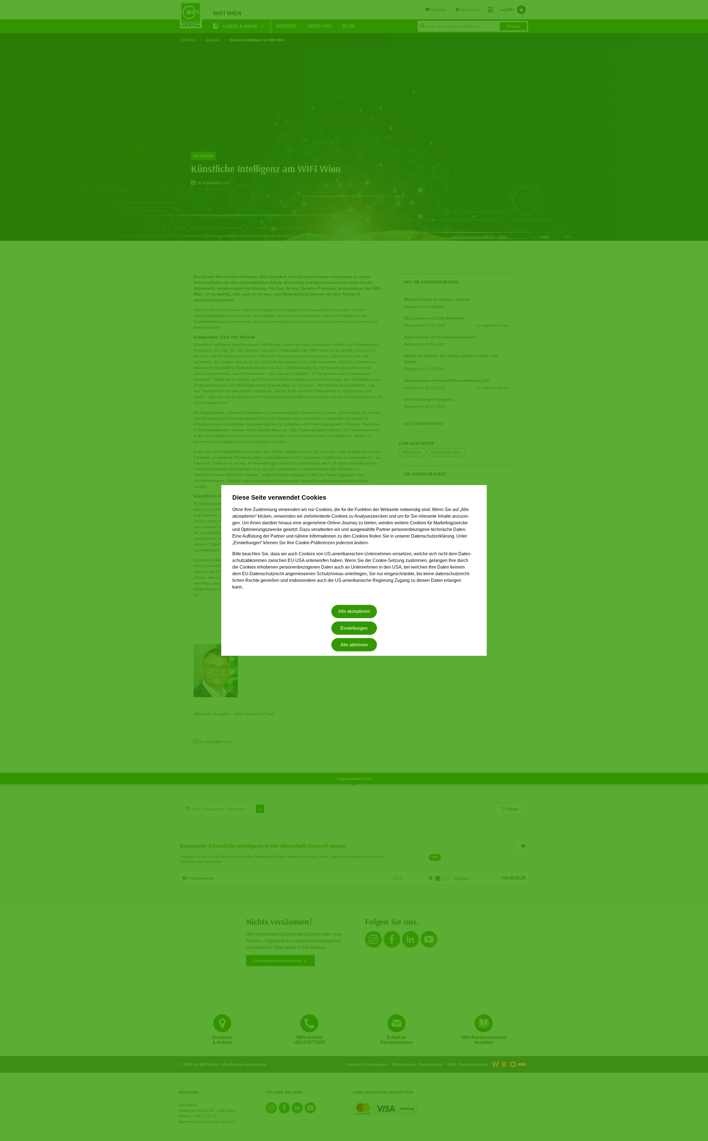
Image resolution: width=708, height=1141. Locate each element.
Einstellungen (354, 628)
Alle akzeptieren (354, 611)
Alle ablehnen (354, 644)
